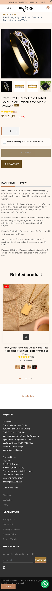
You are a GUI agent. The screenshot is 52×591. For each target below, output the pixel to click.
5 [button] (32, 378)
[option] (26, 331)
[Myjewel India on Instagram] (4, 567)
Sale (14, 14)
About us (7, 495)
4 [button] (29, 378)
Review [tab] (23, 183)
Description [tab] (8, 183)
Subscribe (40, 560)
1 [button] (20, 378)
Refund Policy (9, 524)
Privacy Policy (9, 519)
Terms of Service (10, 539)
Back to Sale (27, 396)
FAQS (5, 505)
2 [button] (23, 378)
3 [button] (26, 378)
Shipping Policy (9, 534)
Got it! (8, 587)
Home (6, 14)
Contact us (7, 500)
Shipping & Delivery (11, 529)
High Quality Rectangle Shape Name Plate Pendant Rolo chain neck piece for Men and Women (26, 350)
